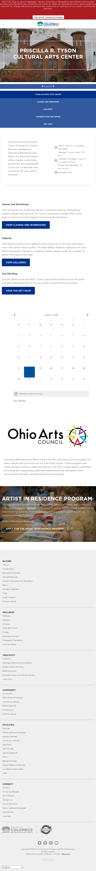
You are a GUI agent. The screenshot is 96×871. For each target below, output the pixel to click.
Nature (5, 565)
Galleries (48, 109)
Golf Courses (8, 749)
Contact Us (7, 800)
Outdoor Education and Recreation (17, 581)
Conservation (8, 569)
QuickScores (7, 812)
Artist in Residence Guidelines (18, 521)
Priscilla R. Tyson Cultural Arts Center (18, 675)
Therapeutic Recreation (12, 640)
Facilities (6, 728)
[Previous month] (14, 314)
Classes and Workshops (48, 102)
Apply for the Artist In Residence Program (35, 528)
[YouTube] (56, 843)
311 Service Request (10, 792)
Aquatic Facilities (9, 737)
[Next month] (87, 314)
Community (7, 694)
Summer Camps (9, 601)
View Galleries (16, 262)
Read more (66, 854)
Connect (6, 788)
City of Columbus (9, 804)
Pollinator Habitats (10, 589)
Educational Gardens (11, 573)
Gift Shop (48, 124)
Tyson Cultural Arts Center (48, 94)
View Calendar (19, 400)
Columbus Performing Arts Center (17, 663)
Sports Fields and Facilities (13, 765)
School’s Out (8, 710)
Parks (4, 585)
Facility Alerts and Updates (14, 733)
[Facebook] (40, 843)
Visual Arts (7, 679)
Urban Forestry (9, 597)
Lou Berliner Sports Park (13, 769)
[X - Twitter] (45, 843)
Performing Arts (9, 671)
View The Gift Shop (18, 290)
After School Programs (12, 698)
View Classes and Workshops (26, 225)
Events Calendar (9, 706)
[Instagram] (51, 843)
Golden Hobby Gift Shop (13, 667)
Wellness (6, 616)
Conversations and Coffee (48, 117)
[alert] (51, 394)
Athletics (6, 624)
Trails (4, 593)
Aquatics (6, 620)
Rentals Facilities (9, 761)
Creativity (6, 659)
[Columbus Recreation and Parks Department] (48, 24)
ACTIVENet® (8, 796)
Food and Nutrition (10, 636)
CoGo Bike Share (9, 628)
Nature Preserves (9, 577)
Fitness (5, 632)
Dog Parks (6, 745)
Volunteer (6, 816)
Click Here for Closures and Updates (48, 17)
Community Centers (11, 702)
